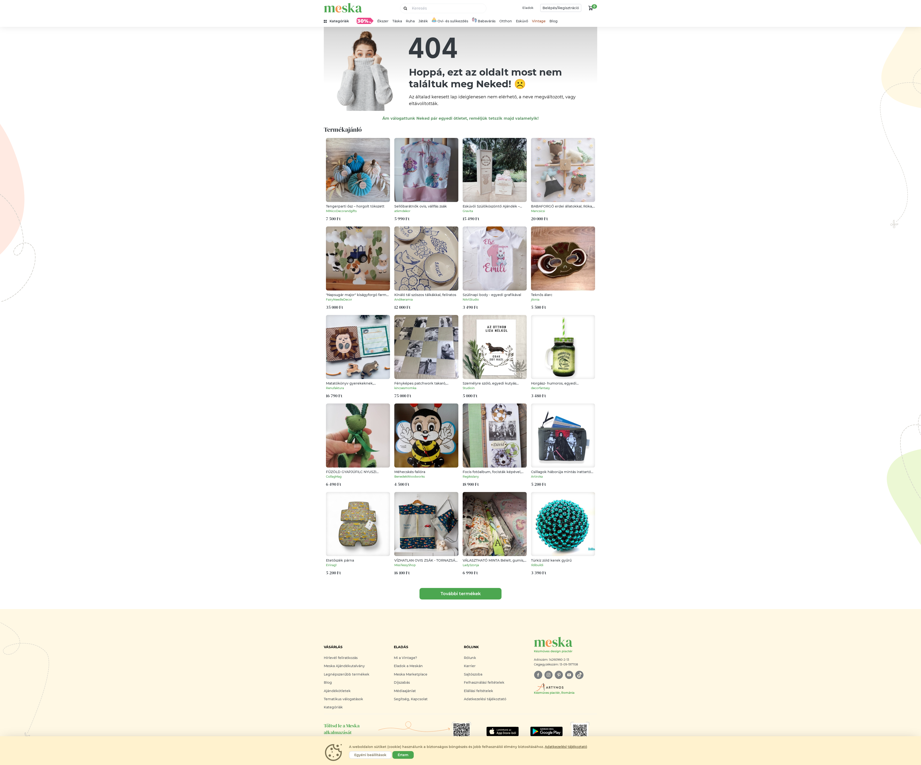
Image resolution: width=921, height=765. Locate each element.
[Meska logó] (343, 8)
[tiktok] (579, 675)
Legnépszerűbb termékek (346, 674)
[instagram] (548, 675)
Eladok (527, 8)
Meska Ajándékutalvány (344, 666)
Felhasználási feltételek (484, 682)
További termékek (461, 593)
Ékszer (383, 21)
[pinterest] (559, 675)
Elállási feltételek (478, 691)
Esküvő (522, 21)
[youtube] (569, 675)
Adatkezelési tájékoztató (485, 699)
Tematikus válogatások (343, 699)
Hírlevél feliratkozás (341, 658)
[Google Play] (502, 731)
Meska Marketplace (410, 674)
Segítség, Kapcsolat (411, 699)
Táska (397, 21)
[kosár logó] (591, 8)
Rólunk (470, 658)
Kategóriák (333, 707)
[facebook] (538, 675)
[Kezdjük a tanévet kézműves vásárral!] (365, 21)
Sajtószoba (473, 674)
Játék (423, 21)
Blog (553, 21)
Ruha (410, 21)
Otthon (505, 21)
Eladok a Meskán (408, 666)
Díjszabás (402, 682)
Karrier (470, 666)
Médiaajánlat (405, 691)
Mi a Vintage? (405, 658)
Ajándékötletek (337, 691)
